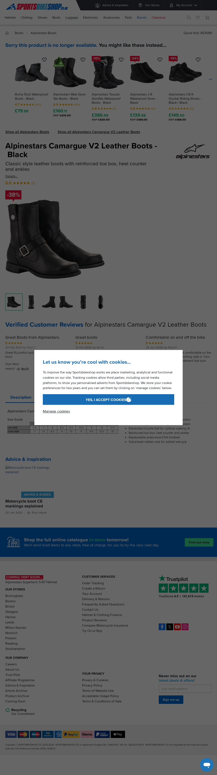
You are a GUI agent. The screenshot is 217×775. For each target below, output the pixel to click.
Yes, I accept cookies (106, 400)
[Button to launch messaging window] (207, 765)
